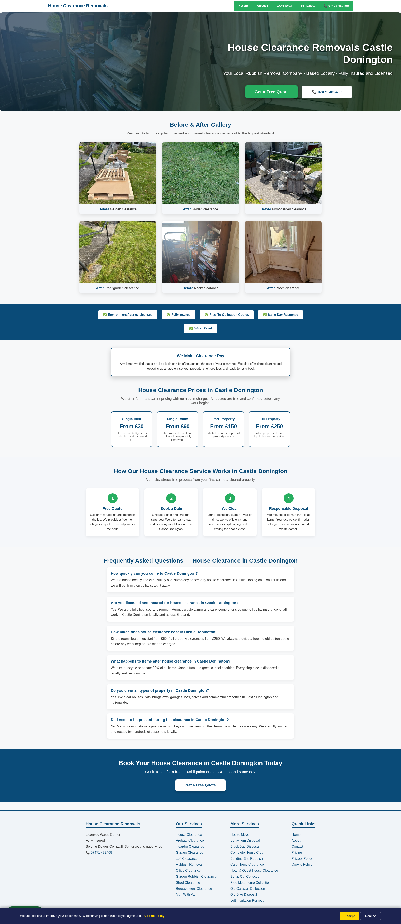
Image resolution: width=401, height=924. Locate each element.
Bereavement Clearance (194, 888)
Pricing (308, 6)
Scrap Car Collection (245, 876)
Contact (285, 6)
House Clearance (189, 834)
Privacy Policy (302, 858)
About (263, 6)
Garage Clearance (189, 852)
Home (243, 6)
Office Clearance (188, 870)
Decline (370, 916)
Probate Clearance (190, 840)
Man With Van (186, 894)
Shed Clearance (188, 882)
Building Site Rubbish (246, 858)
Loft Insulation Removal (247, 900)
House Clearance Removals (78, 5)
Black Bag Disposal (245, 846)
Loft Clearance (187, 858)
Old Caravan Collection (247, 888)
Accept (349, 916)
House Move (239, 834)
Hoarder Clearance (190, 846)
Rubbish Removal (189, 864)
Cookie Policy (154, 916)
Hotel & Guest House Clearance (254, 870)
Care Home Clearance (247, 864)
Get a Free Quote (272, 92)
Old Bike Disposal (243, 894)
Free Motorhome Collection (250, 882)
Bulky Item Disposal (245, 840)
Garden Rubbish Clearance (196, 876)
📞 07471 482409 (336, 6)
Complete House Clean (247, 852)
